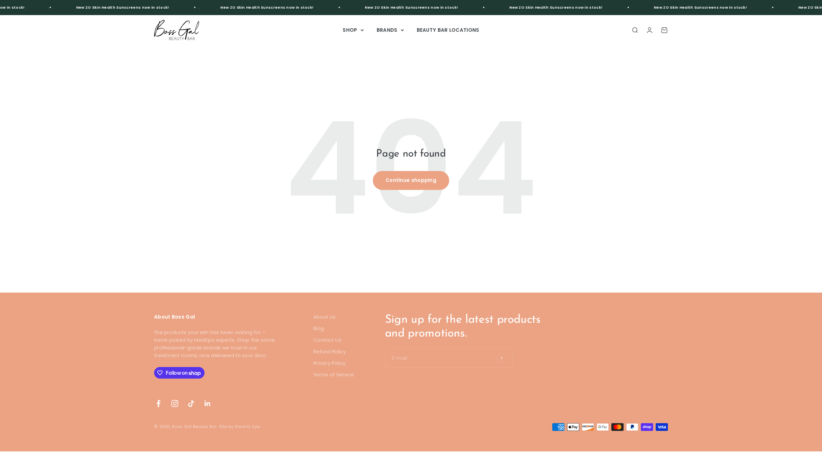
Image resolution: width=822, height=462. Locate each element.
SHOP (350, 30)
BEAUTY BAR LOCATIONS (448, 30)
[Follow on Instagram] (175, 403)
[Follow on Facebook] (158, 403)
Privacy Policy (329, 363)
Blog (318, 328)
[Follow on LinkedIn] (207, 403)
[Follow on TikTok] (191, 403)
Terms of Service (333, 374)
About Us (324, 316)
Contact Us (327, 340)
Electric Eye (247, 427)
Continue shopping (411, 180)
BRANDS (387, 30)
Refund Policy (329, 351)
